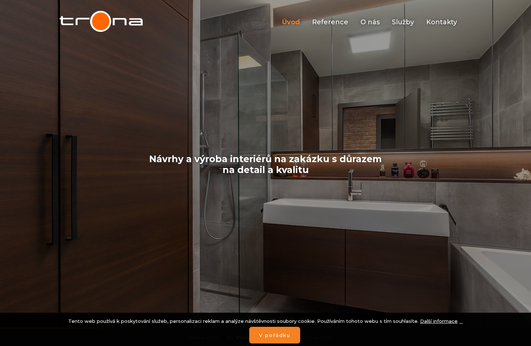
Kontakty (441, 22)
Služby (403, 22)
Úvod (291, 22)
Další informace (439, 321)
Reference (330, 22)
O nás (370, 22)
